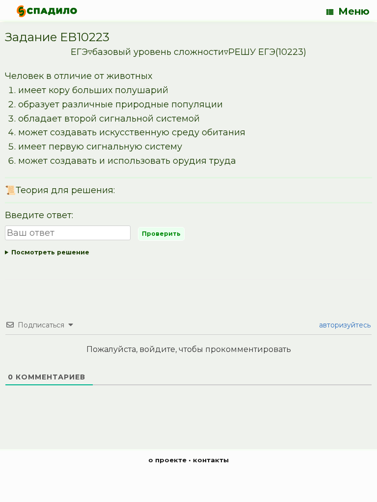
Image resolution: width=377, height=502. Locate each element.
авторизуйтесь (344, 325)
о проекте (167, 460)
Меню (354, 11)
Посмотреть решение (50, 252)
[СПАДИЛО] (47, 11)
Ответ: (183, 254)
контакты (211, 460)
